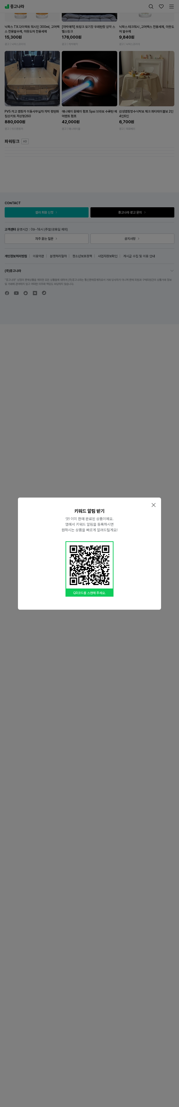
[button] (153, 505)
